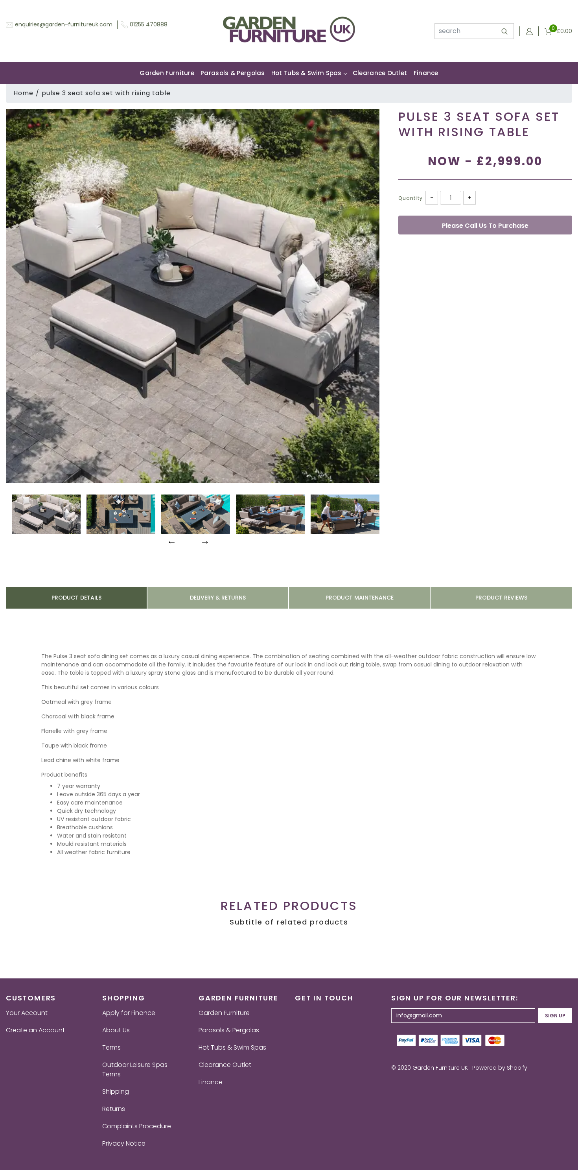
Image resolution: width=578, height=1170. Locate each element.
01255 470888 (149, 24)
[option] (192, 296)
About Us (116, 1030)
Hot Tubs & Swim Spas (306, 73)
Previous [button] (171, 540)
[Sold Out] (485, 225)
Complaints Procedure (136, 1126)
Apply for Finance (128, 1012)
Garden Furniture (167, 73)
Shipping (115, 1091)
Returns (113, 1108)
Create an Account (35, 1030)
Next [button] (204, 540)
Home (23, 93)
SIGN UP (555, 1015)
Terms (111, 1047)
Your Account (27, 1012)
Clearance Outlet (380, 73)
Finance (426, 73)
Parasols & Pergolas (233, 73)
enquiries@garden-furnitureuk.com (63, 24)
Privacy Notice (123, 1143)
